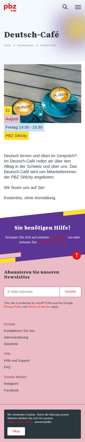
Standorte (11, 344)
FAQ (7, 367)
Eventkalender (25, 45)
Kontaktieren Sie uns (19, 331)
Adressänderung (16, 337)
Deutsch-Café (48, 45)
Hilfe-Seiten (58, 237)
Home (7, 45)
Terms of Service (39, 306)
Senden (70, 291)
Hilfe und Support (17, 360)
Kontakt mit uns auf (51, 242)
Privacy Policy (13, 306)
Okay (16, 431)
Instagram (11, 383)
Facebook (11, 390)
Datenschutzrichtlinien (20, 422)
